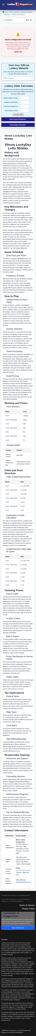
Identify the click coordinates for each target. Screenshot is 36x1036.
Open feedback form (18, 927)
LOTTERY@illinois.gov (23, 870)
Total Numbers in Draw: (10, 98)
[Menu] (3, 4)
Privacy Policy (28, 908)
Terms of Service (27, 905)
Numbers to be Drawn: (11, 102)
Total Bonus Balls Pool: (11, 106)
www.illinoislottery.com (23, 882)
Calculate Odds (18, 114)
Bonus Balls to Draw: (11, 110)
